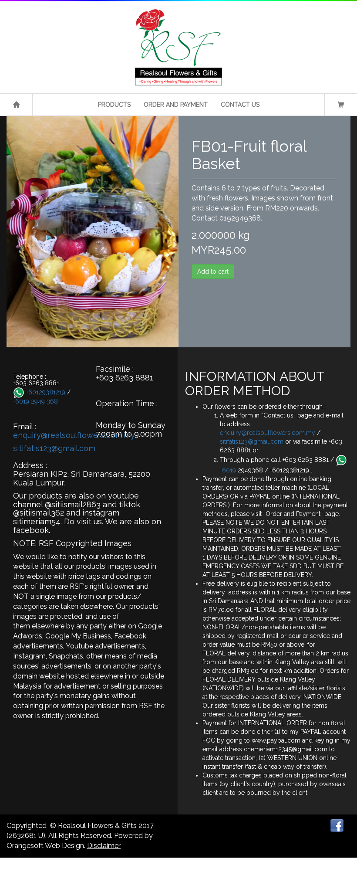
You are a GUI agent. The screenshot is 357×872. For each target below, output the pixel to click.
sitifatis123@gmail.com (54, 448)
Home (16, 106)
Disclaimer (104, 845)
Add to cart (213, 271)
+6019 (229, 470)
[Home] (178, 47)
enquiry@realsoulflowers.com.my (74, 435)
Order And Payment (176, 104)
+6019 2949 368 (35, 401)
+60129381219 (45, 391)
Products (114, 104)
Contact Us (240, 104)
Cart (341, 106)
